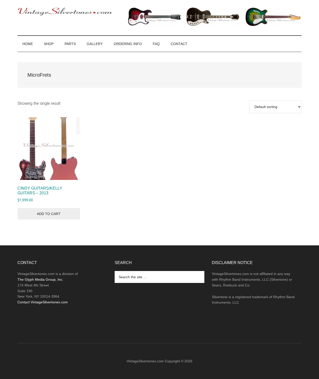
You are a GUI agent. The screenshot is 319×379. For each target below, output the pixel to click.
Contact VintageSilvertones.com (42, 302)
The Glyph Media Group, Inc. (40, 279)
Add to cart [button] (49, 214)
